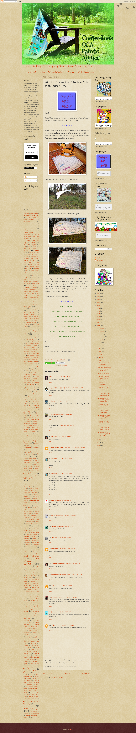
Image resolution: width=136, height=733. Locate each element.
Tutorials (71, 72)
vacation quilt (33, 688)
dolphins (26, 353)
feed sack (27, 376)
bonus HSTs (26, 293)
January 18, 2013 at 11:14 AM (65, 474)
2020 (99, 305)
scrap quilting (29, 605)
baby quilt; (36, 268)
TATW (25, 663)
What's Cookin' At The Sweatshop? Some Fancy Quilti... (104, 399)
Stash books (26, 641)
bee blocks (26, 276)
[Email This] (57, 363)
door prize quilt (30, 355)
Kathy (98, 257)
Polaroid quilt (36, 544)
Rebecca (52, 377)
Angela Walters (34, 256)
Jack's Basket (36, 451)
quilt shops (27, 570)
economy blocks (33, 359)
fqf (29, 386)
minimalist (34, 494)
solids (26, 636)
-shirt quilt (26, 213)
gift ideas (27, 394)
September (102, 337)
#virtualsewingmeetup (29, 232)
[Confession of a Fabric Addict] (104, 96)
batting (27, 274)
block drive (35, 281)
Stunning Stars (35, 649)
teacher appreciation (32, 665)
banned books (34, 270)
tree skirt (37, 676)
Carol (30, 303)
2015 (98, 320)
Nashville (26, 504)
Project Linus (36, 552)
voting (36, 692)
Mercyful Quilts (34, 488)
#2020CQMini (34, 213)
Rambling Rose (27, 585)
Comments (29, 180)
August (101, 340)
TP (36, 674)
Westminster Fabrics (30, 698)
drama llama (35, 357)
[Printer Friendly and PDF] (50, 363)
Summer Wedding (32, 651)
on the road (26, 509)
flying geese (26, 380)
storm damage (34, 645)
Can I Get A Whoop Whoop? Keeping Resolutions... (103, 410)
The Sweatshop (29, 669)
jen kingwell (30, 455)
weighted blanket (33, 696)
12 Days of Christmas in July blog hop (31, 240)
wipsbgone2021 (35, 713)
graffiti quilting (33, 400)
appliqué (31, 264)
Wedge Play (34, 694)
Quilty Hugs (35, 583)
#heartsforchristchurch (29, 219)
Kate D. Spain (55, 548)
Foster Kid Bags (30, 384)
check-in (36, 316)
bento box (34, 276)
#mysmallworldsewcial (29, 229)
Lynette (53, 414)
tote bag (32, 674)
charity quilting (34, 309)
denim (35, 345)
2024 (98, 293)
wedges (25, 696)
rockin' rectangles (33, 593)
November (102, 331)
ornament (26, 519)
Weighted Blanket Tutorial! (86, 72)
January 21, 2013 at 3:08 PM (66, 625)
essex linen (33, 363)
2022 (98, 299)
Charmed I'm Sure (30, 312)
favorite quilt (27, 374)
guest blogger (34, 406)
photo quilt (26, 529)
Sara (52, 612)
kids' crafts (36, 464)
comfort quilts (31, 330)
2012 (98, 440)
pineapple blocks (35, 540)
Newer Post (47, 673)
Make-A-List (29, 478)
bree (38, 299)
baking (26, 270)
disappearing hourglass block (31, 349)
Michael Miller (27, 492)
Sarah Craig (100, 260)
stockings (33, 643)
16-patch (34, 245)
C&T (34, 301)
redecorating (35, 587)
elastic (25, 361)
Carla (52, 537)
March (101, 354)
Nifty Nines (27, 506)
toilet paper (35, 673)
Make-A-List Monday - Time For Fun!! (104, 405)
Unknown (54, 625)
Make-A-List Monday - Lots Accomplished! (104, 388)
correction (35, 336)
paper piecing (28, 523)
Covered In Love (27, 338)
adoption (26, 250)
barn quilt (32, 272)
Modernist (36, 496)
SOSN (35, 638)
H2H (37, 408)
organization (34, 515)
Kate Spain (27, 462)
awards (37, 266)
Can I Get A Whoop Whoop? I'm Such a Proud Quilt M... (104, 427)
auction (31, 266)
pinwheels (27, 542)
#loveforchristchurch (28, 225)
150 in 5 (26, 244)
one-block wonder (28, 511)
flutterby (35, 378)
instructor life (28, 449)
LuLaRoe (35, 476)
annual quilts (29, 260)
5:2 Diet (34, 246)
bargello (25, 272)
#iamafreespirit (27, 221)
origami (34, 517)
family (37, 369)
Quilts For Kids (33, 581)
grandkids (26, 401)
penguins (35, 527)
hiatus (32, 427)
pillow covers (35, 532)
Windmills (26, 713)
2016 (25, 246)
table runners (30, 659)
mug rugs (26, 500)
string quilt (27, 647)
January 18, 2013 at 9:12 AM (66, 425)
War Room (26, 694)
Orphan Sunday (30, 521)
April (100, 351)
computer (35, 334)
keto (31, 464)
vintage (26, 692)
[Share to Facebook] (62, 363)
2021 (98, 302)
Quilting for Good (31, 576)
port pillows (28, 546)
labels (30, 468)
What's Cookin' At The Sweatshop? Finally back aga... (104, 433)
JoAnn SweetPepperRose (58, 563)
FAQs (27, 370)
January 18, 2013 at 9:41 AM (63, 436)
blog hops (35, 284)
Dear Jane (37, 343)
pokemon (28, 544)
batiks (38, 272)
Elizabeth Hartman (33, 361)
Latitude (26, 470)
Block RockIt (27, 283)
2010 (98, 446)
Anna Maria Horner (28, 258)
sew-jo (30, 622)
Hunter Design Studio (30, 437)
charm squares (31, 311)
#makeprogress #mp (29, 227)
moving (35, 498)
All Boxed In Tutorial (31, 254)
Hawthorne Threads (34, 418)
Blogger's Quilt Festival (30, 288)
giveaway (36, 394)
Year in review (27, 719)
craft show (36, 338)
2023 (98, 296)
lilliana (32, 470)
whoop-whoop (64, 365)
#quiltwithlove (27, 231)
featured (35, 374)
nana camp (34, 502)
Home (27, 66)
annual (36, 258)
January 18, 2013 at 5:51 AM (62, 401)
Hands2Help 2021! (39, 66)
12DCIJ (33, 243)
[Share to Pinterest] (64, 363)
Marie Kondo (32, 481)
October (101, 334)
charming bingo (27, 316)
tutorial (36, 682)
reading (36, 585)
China (30, 320)
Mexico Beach (34, 490)
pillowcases (26, 538)
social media (36, 634)
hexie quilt (26, 427)
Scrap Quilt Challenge (33, 603)
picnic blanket (34, 529)
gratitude (29, 403)
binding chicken (28, 279)
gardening (37, 392)
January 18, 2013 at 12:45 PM (67, 515)
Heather (35, 421)
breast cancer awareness (29, 299)
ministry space (27, 496)
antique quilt (27, 262)
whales (25, 700)
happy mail (32, 414)
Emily (25, 363)
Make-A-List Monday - (104, 374)
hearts (28, 421)
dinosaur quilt (33, 347)
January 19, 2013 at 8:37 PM (62, 612)
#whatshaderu (27, 234)
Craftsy (25, 342)
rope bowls (35, 595)
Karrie (36, 460)
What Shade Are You (33, 700)
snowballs (35, 632)
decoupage (28, 345)
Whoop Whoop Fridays (56, 66)
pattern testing (27, 527)
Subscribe (31, 157)
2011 (98, 443)
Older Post (86, 673)
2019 (98, 308)
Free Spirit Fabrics (30, 390)
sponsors (26, 640)
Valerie (52, 436)
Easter (25, 359)
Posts (27, 177)
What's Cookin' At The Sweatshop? (104, 383)
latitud (36, 468)
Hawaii (26, 418)
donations (36, 353)
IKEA (26, 445)
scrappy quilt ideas (32, 607)
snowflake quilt (27, 634)
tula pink (30, 682)
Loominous (26, 476)
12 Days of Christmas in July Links (52, 72)
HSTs (36, 435)
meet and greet (31, 485)
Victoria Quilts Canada (30, 690)
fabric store (32, 367)
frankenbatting (35, 386)
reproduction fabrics (29, 591)
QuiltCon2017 (27, 574)
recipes (26, 587)
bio (30, 281)
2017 (29, 246)
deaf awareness (29, 343)
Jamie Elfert (28, 453)
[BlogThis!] (58, 363)
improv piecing (33, 445)
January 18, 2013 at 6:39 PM (67, 548)
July (100, 343)
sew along (32, 615)
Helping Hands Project (30, 425)
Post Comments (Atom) (57, 678)
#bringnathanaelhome (31, 215)
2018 (98, 311)
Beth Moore (26, 277)
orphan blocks (35, 519)
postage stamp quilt (30, 548)
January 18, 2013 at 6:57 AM (63, 414)
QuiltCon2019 (36, 574)
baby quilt (28, 268)
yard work (34, 717)
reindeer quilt (32, 589)
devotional (26, 347)
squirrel (35, 640)
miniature (26, 494)
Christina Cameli (31, 322)
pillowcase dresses (32, 534)
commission (26, 332)
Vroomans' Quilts (56, 597)
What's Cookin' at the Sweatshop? (104, 363)
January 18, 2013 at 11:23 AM (63, 500)
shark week (34, 626)
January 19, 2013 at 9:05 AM (74, 563)
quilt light (34, 553)
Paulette (53, 526)
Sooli (52, 401)
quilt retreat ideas (35, 568)
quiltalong (30, 572)
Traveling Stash (28, 677)
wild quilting (33, 711)
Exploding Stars (28, 365)
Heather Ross (27, 423)
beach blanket (34, 274)
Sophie (53, 586)
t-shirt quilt (35, 657)
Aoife (52, 500)
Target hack (34, 661)
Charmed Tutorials (29, 314)
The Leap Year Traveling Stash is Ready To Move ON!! (104, 369)
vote (32, 692)
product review (27, 552)
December (102, 328)
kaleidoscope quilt (28, 460)
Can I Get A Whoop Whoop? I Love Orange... (103, 378)
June (100, 346)
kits (26, 466)
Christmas (27, 324)
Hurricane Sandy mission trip (30, 439)
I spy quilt (36, 443)
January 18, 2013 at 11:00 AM (65, 459)
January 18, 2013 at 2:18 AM (76, 388)
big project (34, 277)
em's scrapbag (55, 515)
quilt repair (27, 566)
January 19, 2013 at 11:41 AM (74, 575)
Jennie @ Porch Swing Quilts (59, 447)
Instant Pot (36, 447)
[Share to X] (60, 363)
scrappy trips (32, 609)
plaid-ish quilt (35, 542)
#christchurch (32, 217)
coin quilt (26, 328)
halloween (32, 410)
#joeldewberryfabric (28, 223)
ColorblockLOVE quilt (34, 328)
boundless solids (34, 297)
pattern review (34, 525)
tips (25, 671)
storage (26, 645)
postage (35, 546)
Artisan (37, 264)
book (32, 293)
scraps (26, 611)
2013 (98, 326)
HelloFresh (35, 423)
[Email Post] (69, 360)
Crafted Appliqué (32, 340)
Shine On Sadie (27, 628)
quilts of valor (27, 583)
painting (37, 521)
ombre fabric (35, 508)
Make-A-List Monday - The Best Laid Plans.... (104, 422)
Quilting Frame (28, 578)
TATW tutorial (35, 663)
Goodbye (31, 398)
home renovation (29, 431)
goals (29, 396)
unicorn (25, 688)
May (100, 349)
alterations (26, 256)
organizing (26, 517)
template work (34, 667)
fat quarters (34, 372)
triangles (27, 678)
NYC (29, 508)
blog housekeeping (32, 285)
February (101, 357)
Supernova (26, 653)
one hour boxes (34, 509)
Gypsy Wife (30, 408)
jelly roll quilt (35, 453)
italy (30, 451)
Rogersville (26, 595)
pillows (34, 538)
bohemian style (27, 291)
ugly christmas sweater (31, 686)
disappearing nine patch (30, 351)
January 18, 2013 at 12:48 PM (64, 526)
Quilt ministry (31, 556)
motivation (28, 498)
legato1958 (54, 459)
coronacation (27, 336)
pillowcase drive (29, 536)
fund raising (27, 392)
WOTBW (26, 717)
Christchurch (36, 320)
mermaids (26, 490)
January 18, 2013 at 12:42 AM (64, 377)
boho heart (35, 291)
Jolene (33, 456)
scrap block (35, 601)
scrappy (37, 605)
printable (35, 550)
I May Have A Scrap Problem (31, 441)
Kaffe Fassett (33, 458)
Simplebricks (27, 632)
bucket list (28, 301)
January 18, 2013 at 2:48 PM (63, 537)
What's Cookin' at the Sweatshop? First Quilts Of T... (104, 416)
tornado (25, 674)
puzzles (27, 553)
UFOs (37, 684)
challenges (27, 307)
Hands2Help (28, 412)
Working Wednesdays (31, 715)
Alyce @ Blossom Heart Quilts (59, 388)
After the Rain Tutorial (34, 252)
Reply (50, 382)
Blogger (71, 729)
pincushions (27, 540)
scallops (31, 598)
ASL (27, 266)
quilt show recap (35, 570)
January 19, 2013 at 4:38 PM (64, 586)
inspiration (27, 447)
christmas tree (34, 326)
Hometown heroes (28, 433)
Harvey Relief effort (34, 416)
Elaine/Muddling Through (58, 575)
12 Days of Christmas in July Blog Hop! (81, 66)
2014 (98, 323)
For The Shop (35, 382)
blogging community (29, 289)
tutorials (29, 684)
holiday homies (34, 429)
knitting (31, 466)
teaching (26, 667)
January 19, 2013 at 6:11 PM (69, 597)
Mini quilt (34, 492)
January (101, 360)
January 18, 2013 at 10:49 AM (76, 447)
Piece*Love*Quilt (31, 72)
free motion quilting (30, 388)
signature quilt (33, 630)
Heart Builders (35, 419)
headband (27, 419)
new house (33, 504)
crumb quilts (33, 342)
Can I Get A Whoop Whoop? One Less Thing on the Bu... (104, 393)
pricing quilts (27, 550)
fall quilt (32, 369)
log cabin (31, 472)
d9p (38, 342)
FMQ (33, 380)
